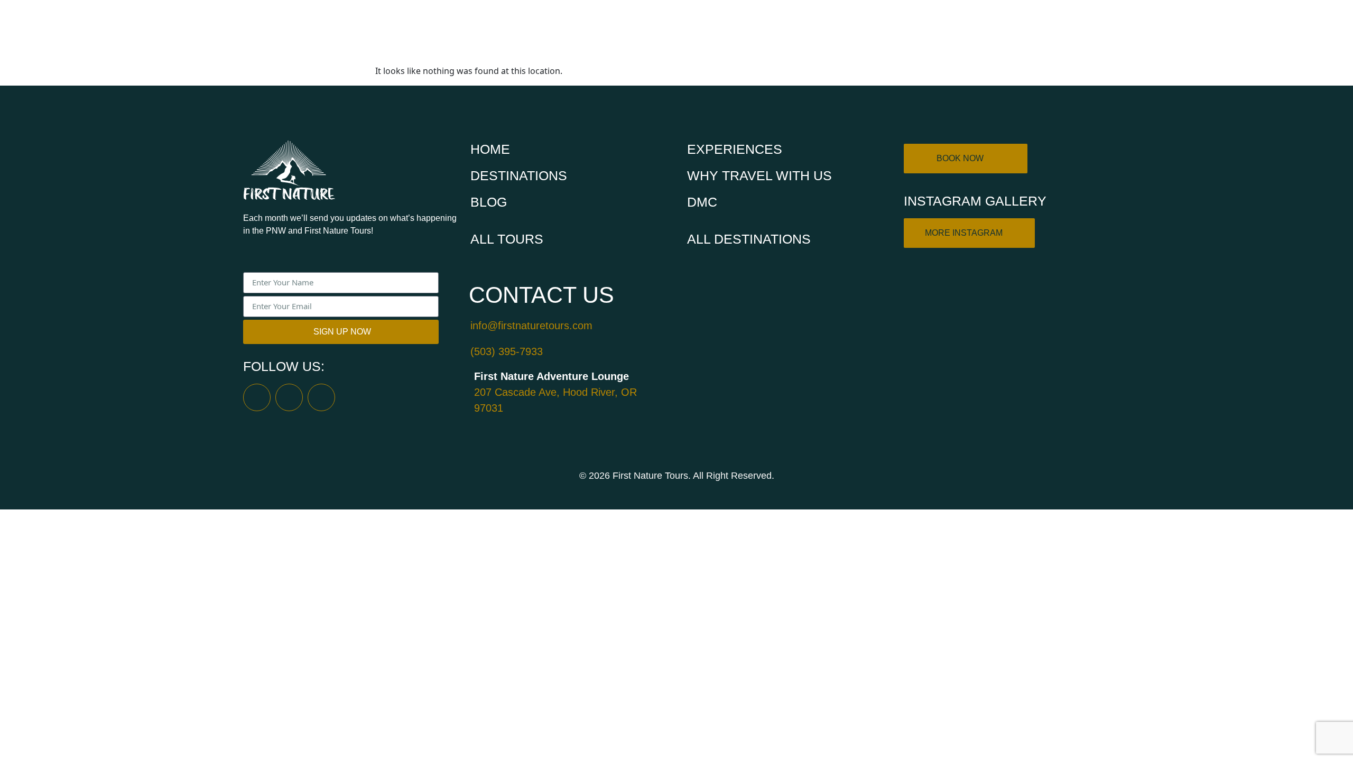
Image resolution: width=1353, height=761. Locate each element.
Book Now (704, 31)
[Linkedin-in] (321, 397)
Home (634, 31)
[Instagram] (289, 397)
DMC (1099, 31)
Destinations (795, 31)
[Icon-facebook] (257, 397)
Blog (488, 201)
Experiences (892, 31)
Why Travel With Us (1007, 31)
